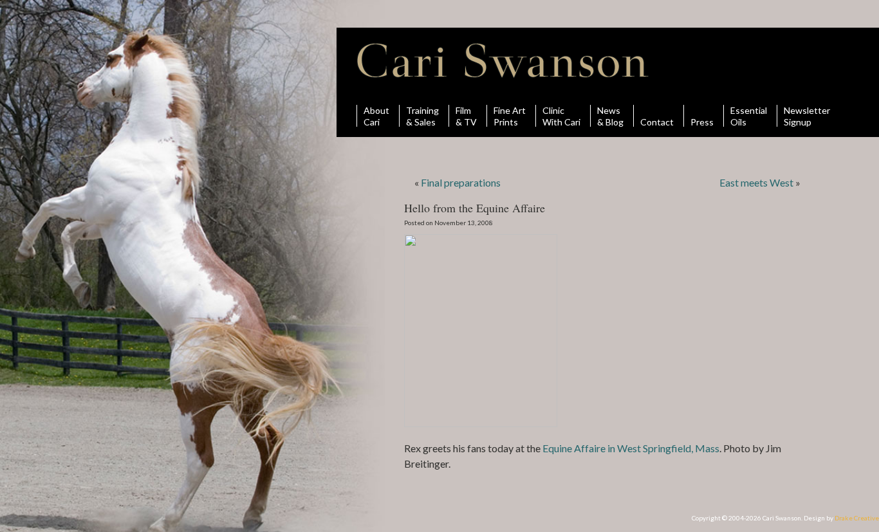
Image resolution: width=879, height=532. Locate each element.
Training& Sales (422, 116)
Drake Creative (857, 518)
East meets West (756, 182)
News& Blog (610, 116)
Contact (657, 121)
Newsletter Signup (807, 116)
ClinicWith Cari (561, 116)
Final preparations (461, 182)
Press (702, 121)
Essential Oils (748, 116)
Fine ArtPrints (510, 116)
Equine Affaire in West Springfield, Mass (630, 448)
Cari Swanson (502, 60)
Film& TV (466, 116)
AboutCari (376, 116)
